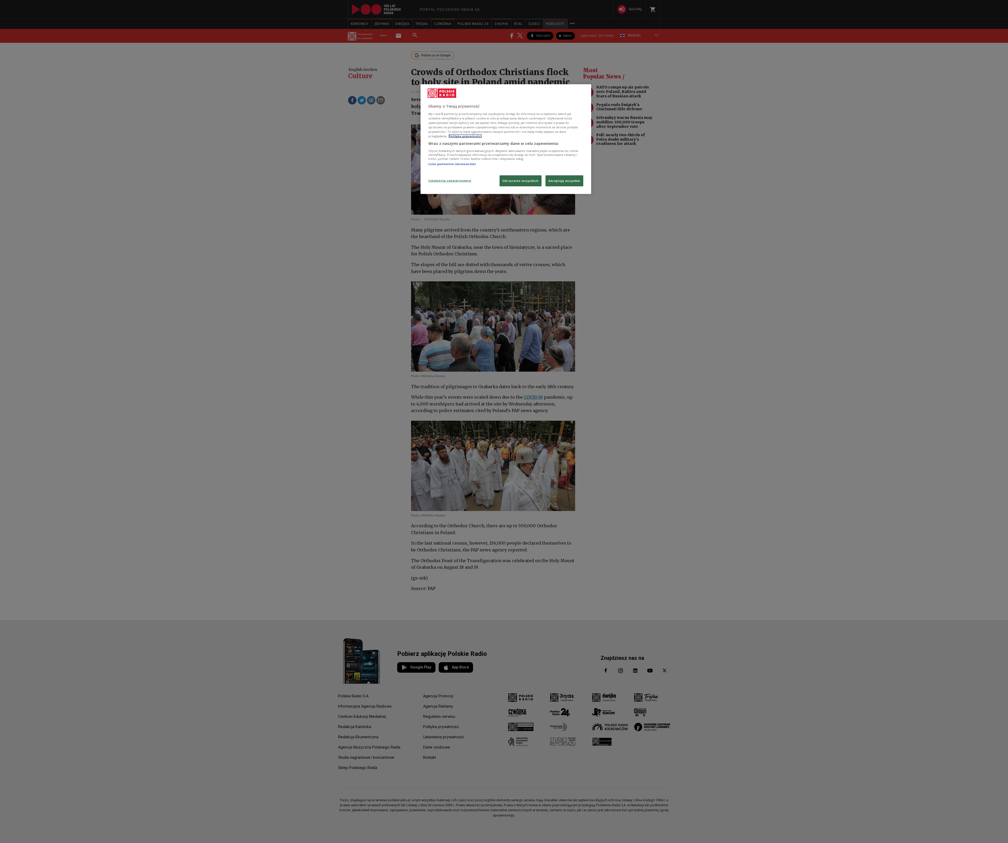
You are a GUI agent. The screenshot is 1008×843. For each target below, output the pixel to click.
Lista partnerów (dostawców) (452, 164)
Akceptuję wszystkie (564, 181)
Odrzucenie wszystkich (520, 181)
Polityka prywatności (465, 136)
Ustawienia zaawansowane (449, 180)
